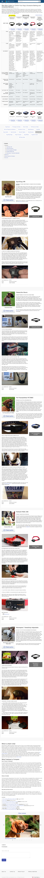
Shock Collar (4, 800)
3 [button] (16, 840)
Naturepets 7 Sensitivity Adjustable (13, 153)
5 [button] (19, 840)
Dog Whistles (26, 134)
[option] (22, 827)
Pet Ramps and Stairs (35, 126)
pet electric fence (7, 483)
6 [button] (21, 840)
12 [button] (31, 840)
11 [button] (29, 840)
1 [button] (12, 840)
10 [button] (28, 840)
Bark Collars (38, 132)
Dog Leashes (5, 132)
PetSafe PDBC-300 (10, 151)
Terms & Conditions (32, 871)
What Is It (6, 154)
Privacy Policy (21, 871)
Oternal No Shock (10, 148)
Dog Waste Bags (9, 134)
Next (40, 825)
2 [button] (14, 840)
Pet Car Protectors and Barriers (10, 129)
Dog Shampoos (31, 132)
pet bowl (17, 310)
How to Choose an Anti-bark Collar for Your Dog (9, 801)
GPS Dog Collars (22, 137)
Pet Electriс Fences (21, 129)
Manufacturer (6, 614)
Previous (4, 825)
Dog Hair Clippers (22, 132)
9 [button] (26, 840)
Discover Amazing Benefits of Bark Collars (12, 804)
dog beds (28, 526)
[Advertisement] (12, 170)
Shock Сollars (25, 126)
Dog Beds (38, 129)
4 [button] (17, 840)
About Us (4, 871)
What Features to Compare (10, 156)
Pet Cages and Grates (16, 126)
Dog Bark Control (34, 134)
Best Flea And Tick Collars (10, 838)
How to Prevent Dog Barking (11, 808)
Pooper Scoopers (18, 134)
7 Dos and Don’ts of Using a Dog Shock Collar (9, 809)
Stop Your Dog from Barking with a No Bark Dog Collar (15, 805)
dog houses (20, 201)
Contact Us (12, 871)
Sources (6, 157)
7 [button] (22, 840)
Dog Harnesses (13, 132)
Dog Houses (7, 126)
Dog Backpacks (31, 129)
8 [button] (24, 840)
